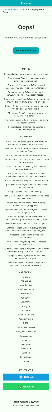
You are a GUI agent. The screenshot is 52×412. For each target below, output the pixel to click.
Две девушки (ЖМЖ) (26, 331)
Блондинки (26, 344)
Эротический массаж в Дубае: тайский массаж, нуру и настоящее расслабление (26, 86)
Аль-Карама (26, 285)
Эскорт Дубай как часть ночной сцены (26, 191)
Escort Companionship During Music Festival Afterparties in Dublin (26, 167)
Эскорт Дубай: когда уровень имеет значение (26, 74)
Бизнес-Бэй (26, 293)
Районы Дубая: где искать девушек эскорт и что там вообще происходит (26, 107)
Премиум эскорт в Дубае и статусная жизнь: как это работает (26, 186)
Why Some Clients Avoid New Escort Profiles (26, 155)
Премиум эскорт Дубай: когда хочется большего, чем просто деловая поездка (26, 93)
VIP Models (26, 310)
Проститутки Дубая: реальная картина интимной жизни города (26, 79)
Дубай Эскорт (10, 9)
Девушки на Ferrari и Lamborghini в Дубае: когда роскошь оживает (26, 197)
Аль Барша (26, 281)
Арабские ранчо (26, 289)
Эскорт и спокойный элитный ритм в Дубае (26, 223)
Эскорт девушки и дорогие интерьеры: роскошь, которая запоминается (26, 264)
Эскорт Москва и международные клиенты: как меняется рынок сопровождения (26, 142)
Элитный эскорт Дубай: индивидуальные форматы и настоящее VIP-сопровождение (25, 229)
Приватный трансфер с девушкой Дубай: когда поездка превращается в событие (26, 250)
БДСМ (26, 323)
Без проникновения (26, 327)
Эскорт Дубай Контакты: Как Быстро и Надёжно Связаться (26, 128)
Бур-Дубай (26, 297)
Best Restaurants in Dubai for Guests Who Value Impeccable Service (26, 149)
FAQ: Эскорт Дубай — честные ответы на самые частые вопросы (26, 114)
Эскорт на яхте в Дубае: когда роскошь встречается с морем (26, 257)
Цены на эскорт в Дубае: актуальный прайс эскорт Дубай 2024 (26, 211)
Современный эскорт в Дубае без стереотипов (26, 236)
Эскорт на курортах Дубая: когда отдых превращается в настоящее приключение (26, 174)
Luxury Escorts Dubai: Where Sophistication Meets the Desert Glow (26, 160)
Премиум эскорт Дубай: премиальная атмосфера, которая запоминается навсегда (25, 218)
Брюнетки (26, 348)
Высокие (26, 353)
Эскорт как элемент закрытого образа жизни (26, 180)
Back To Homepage (26, 50)
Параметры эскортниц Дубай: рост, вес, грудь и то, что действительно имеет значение (26, 100)
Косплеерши (26, 357)
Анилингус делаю (26, 314)
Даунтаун (26, 302)
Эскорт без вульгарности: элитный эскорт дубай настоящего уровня (26, 204)
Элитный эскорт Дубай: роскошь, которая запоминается (26, 243)
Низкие (26, 361)
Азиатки (26, 340)
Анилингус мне (26, 319)
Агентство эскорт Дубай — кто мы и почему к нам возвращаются (26, 121)
